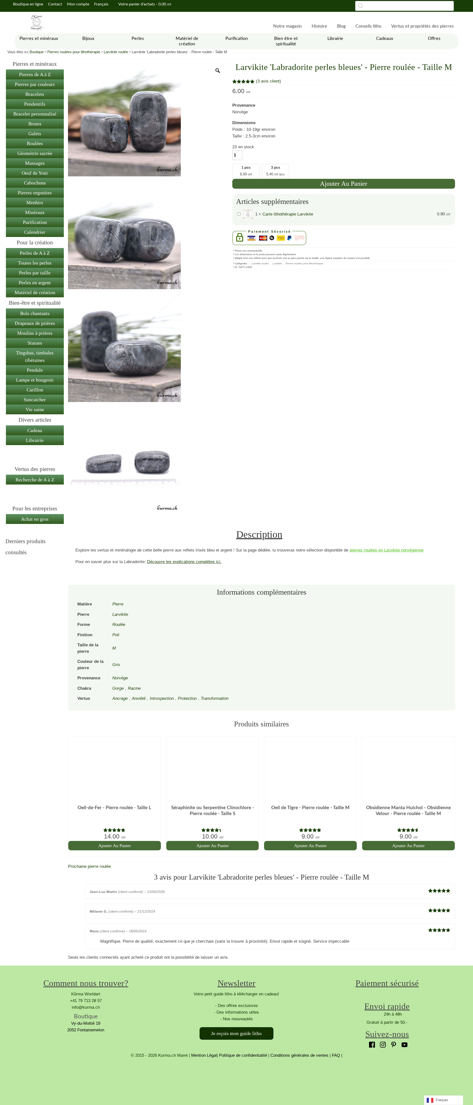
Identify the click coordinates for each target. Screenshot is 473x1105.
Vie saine (35, 409)
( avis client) (268, 81)
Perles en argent (35, 282)
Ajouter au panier (343, 183)
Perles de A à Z (35, 253)
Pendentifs (34, 104)
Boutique (37, 52)
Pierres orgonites (35, 192)
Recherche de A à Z (35, 479)
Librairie (35, 440)
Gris (116, 664)
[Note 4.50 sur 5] (408, 830)
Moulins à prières (34, 333)
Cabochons (35, 182)
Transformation (214, 698)
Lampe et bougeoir (35, 380)
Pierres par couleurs (35, 84)
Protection (187, 698)
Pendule (35, 370)
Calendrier (34, 232)
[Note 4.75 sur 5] (114, 830)
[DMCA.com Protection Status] (236, 1077)
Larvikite (277, 263)
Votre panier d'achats (144, 4)
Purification (35, 222)
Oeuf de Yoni (35, 173)
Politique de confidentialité (243, 1055)
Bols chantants (35, 313)
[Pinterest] (392, 1043)
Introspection (162, 698)
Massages (35, 163)
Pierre (117, 604)
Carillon (35, 389)
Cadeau (34, 430)
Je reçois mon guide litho (236, 1033)
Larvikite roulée (116, 52)
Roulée (118, 624)
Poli (115, 635)
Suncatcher (35, 399)
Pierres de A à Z (35, 74)
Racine (134, 688)
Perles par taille (35, 272)
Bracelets (34, 94)
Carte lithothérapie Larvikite (287, 214)
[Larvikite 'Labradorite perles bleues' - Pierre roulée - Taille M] (124, 119)
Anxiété (139, 698)
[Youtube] (403, 1043)
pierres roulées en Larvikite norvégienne (386, 550)
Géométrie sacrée (34, 153)
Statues (35, 343)
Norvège (120, 678)
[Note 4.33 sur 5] (212, 830)
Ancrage (120, 698)
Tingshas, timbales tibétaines (34, 356)
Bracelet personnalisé (34, 114)
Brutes (34, 123)
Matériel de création (35, 292)
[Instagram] (381, 1043)
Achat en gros (35, 519)
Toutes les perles (34, 263)
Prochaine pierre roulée (89, 866)
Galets (34, 133)
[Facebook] (370, 1043)
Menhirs (34, 202)
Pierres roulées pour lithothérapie (73, 52)
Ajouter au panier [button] (114, 845)
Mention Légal (204, 1055)
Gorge (118, 688)
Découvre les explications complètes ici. (184, 561)
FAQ (336, 1055)
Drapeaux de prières (35, 323)
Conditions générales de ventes (299, 1055)
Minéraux (35, 212)
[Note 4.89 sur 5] (310, 830)
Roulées (35, 143)
